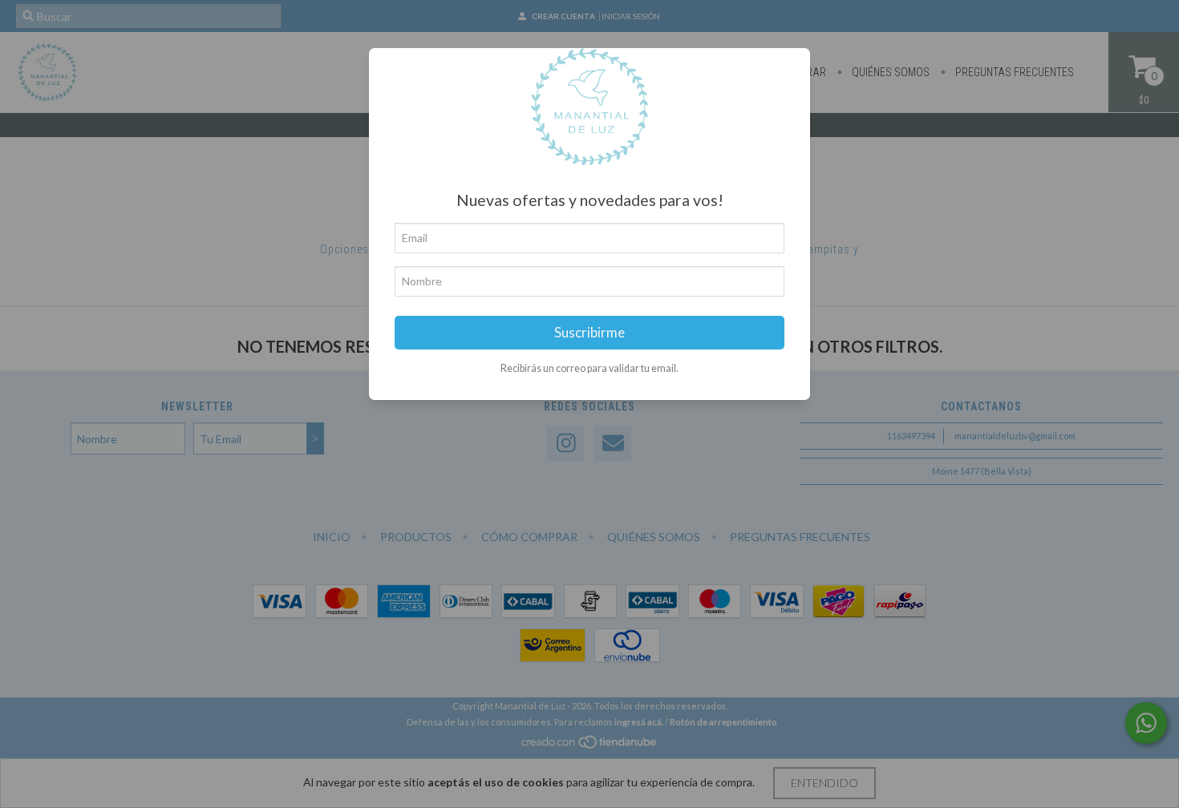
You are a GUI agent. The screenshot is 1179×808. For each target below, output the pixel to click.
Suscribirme (589, 332)
